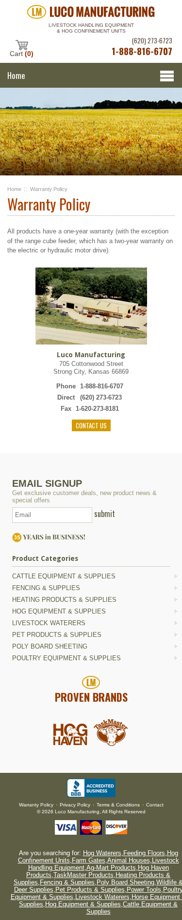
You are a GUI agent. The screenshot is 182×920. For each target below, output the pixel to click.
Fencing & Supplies (46, 588)
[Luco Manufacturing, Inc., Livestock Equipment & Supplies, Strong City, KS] (91, 788)
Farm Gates (88, 860)
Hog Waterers (102, 853)
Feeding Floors (144, 853)
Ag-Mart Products (111, 867)
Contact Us (91, 425)
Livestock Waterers (48, 623)
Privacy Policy (75, 804)
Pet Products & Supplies (56, 634)
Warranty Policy (48, 189)
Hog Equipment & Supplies (59, 611)
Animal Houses (128, 860)
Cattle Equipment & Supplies (64, 576)
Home (14, 189)
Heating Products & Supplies (64, 599)
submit (104, 513)
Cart (21, 53)
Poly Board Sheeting (49, 646)
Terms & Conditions (118, 804)
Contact (155, 804)
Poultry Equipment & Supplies (66, 658)
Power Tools (144, 889)
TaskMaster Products (83, 875)
